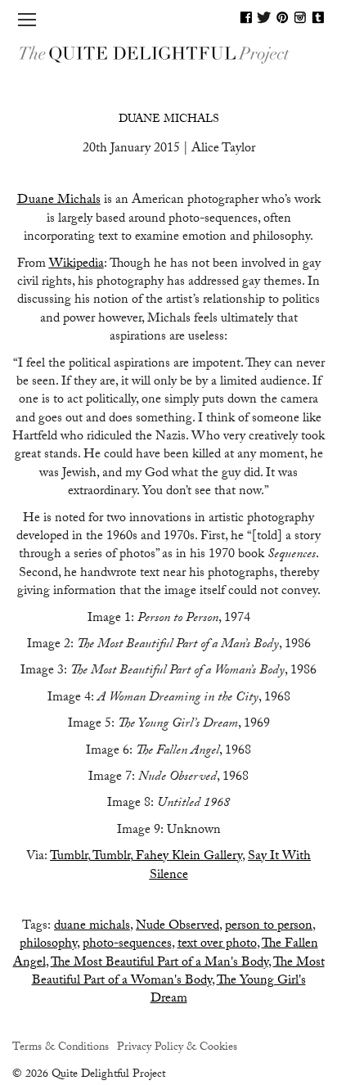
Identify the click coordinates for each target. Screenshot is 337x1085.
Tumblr (318, 17)
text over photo (217, 945)
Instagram (300, 17)
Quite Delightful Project (168, 53)
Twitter (264, 17)
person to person (268, 927)
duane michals (92, 927)
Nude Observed (177, 927)
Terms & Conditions (60, 1048)
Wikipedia (76, 265)
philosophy (48, 945)
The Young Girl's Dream (228, 990)
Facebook (246, 17)
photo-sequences (127, 945)
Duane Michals (169, 120)
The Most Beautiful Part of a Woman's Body (178, 972)
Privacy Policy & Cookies (177, 1048)
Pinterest (282, 17)
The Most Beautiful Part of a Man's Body (159, 963)
